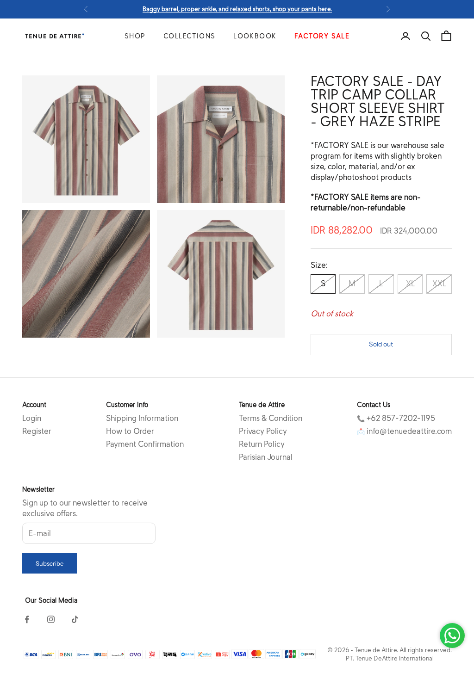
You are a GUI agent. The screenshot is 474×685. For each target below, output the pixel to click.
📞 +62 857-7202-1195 (396, 418)
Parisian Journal (266, 457)
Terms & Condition (270, 418)
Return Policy (262, 444)
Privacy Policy (263, 431)
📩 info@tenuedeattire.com (404, 431)
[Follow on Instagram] (51, 619)
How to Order (130, 431)
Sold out (381, 344)
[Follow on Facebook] (26, 619)
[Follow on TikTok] (75, 619)
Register (36, 431)
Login (31, 418)
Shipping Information (142, 418)
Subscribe (49, 563)
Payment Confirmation (145, 444)
